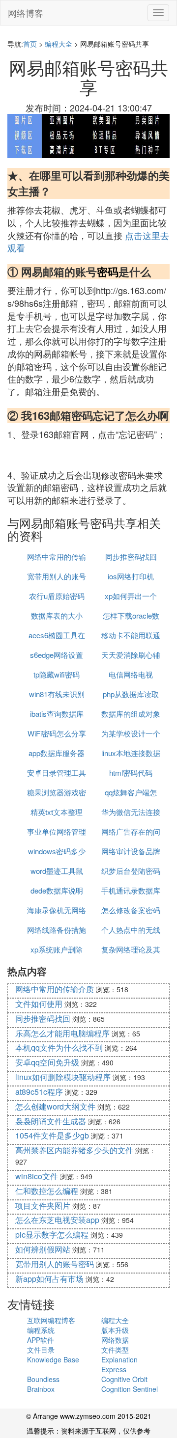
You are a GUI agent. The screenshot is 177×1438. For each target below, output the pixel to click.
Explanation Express (119, 1364)
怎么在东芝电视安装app (57, 1219)
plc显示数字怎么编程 (51, 1234)
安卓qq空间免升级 (47, 1062)
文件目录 (41, 1350)
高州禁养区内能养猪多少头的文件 (74, 1150)
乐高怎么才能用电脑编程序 (62, 1033)
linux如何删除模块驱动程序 (63, 1077)
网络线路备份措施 (56, 929)
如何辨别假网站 (42, 1249)
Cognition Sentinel (129, 1389)
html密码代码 (130, 772)
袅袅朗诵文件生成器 (50, 1121)
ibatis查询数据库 (57, 713)
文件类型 (115, 1350)
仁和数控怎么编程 (46, 1190)
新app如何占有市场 (49, 1278)
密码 (107, 271)
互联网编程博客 (51, 1320)
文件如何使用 (38, 1003)
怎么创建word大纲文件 (55, 1106)
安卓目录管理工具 (56, 772)
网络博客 (25, 12)
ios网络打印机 (131, 576)
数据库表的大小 (57, 615)
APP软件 (40, 1340)
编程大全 (58, 44)
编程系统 (41, 1330)
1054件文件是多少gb (52, 1135)
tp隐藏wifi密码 (56, 674)
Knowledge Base (53, 1359)
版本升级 (115, 1330)
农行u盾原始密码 (57, 596)
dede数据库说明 (56, 890)
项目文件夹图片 (42, 1205)
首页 (30, 44)
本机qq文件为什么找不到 (59, 1047)
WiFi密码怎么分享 (57, 733)
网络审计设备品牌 (130, 851)
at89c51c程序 (39, 1091)
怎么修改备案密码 (130, 910)
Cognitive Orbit (124, 1379)
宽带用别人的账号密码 (54, 1264)
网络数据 (115, 1340)
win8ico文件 (36, 1176)
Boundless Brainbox (43, 1384)
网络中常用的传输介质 (54, 989)
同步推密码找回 (131, 556)
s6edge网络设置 (56, 655)
